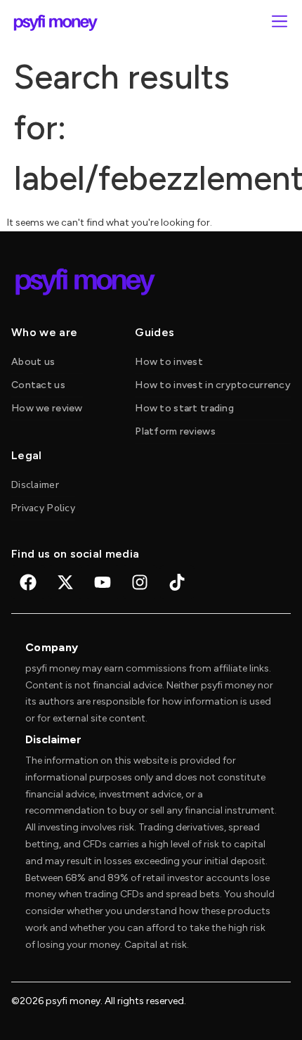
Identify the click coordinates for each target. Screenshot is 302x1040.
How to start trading (184, 408)
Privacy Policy (43, 508)
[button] (279, 22)
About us (33, 362)
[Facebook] (28, 582)
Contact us (38, 385)
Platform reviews (175, 431)
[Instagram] (140, 582)
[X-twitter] (65, 582)
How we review (47, 408)
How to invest (169, 362)
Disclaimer (35, 485)
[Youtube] (102, 582)
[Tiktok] (177, 582)
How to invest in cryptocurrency (213, 385)
